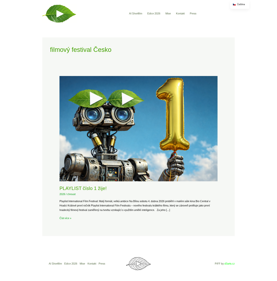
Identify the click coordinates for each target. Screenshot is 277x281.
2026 (62, 194)
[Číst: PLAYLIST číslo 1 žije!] (138, 128)
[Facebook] (204, 13)
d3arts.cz (229, 263)
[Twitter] (211, 13)
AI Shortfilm (135, 13)
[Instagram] (218, 13)
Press (193, 13)
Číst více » (65, 218)
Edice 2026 (153, 13)
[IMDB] (232, 13)
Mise (168, 13)
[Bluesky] (225, 13)
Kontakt (180, 13)
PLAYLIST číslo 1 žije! (83, 188)
